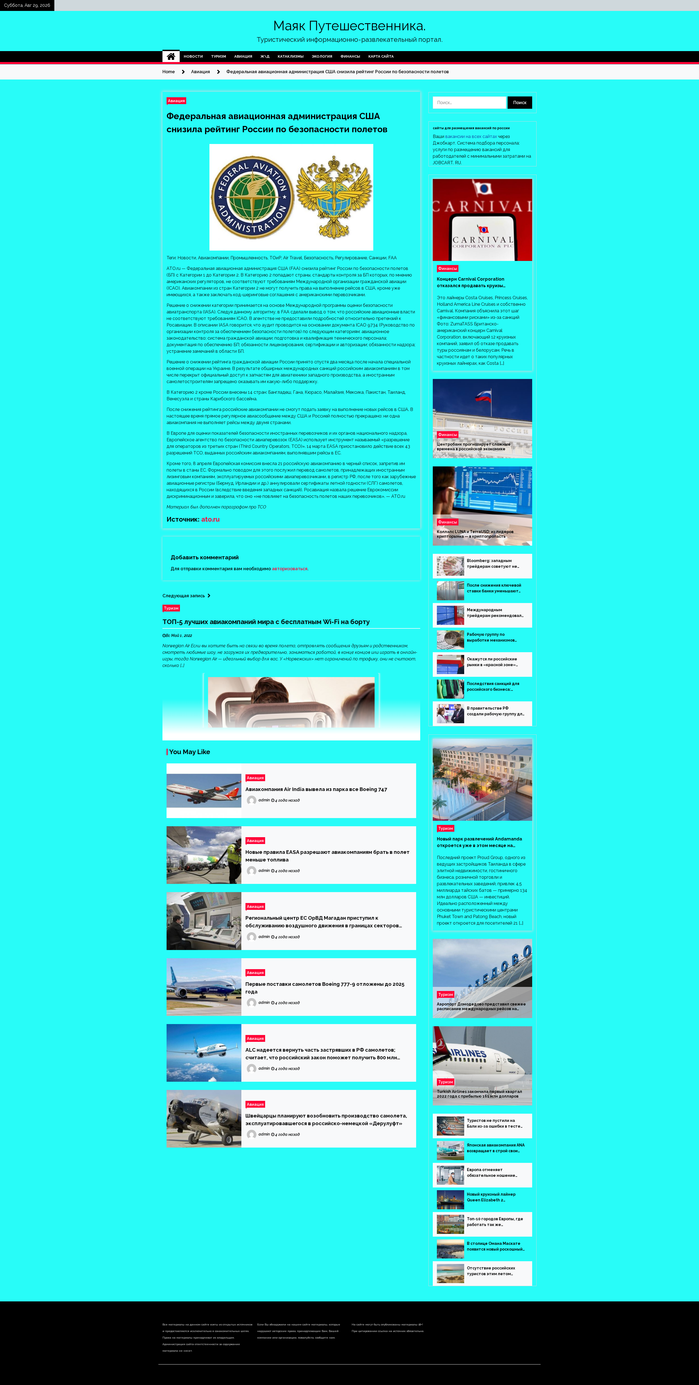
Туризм (218, 56)
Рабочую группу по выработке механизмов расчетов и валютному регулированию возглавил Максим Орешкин (493, 637)
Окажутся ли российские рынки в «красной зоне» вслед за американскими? (493, 662)
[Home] (171, 56)
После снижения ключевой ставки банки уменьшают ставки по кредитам (494, 588)
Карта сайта (381, 56)
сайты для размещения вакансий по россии (471, 128)
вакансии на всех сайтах (471, 136)
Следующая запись (183, 595)
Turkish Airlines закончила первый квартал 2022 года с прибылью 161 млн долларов (479, 1093)
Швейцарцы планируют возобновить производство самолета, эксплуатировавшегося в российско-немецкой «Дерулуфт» (326, 1119)
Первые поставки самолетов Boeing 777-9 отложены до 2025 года (324, 988)
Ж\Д (264, 56)
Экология (322, 56)
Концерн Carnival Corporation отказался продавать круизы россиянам (470, 283)
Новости (193, 56)
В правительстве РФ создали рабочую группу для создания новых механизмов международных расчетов (496, 711)
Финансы (350, 56)
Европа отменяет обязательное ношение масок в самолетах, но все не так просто (493, 1173)
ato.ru (210, 519)
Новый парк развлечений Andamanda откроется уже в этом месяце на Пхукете (479, 842)
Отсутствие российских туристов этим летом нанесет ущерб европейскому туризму (491, 1271)
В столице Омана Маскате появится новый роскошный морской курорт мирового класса (495, 1246)
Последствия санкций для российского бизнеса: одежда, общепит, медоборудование (493, 686)
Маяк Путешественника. (349, 25)
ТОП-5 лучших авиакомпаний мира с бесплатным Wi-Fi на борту (266, 622)
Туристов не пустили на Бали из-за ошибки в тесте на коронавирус (493, 1123)
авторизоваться (289, 568)
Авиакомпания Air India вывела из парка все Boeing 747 (316, 789)
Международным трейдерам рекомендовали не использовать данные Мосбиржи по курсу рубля (495, 613)
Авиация (243, 56)
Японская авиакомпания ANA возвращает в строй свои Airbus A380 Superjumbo (496, 1148)
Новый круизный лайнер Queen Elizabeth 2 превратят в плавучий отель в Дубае (496, 1197)
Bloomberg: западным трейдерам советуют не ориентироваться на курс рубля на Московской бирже (495, 563)
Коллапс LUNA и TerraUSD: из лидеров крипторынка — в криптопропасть (475, 534)
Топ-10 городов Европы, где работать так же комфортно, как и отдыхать (495, 1222)
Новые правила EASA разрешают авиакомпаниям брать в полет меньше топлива (327, 856)
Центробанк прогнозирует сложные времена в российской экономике (474, 446)
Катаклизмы (291, 56)
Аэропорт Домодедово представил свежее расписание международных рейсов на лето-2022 (481, 1006)
